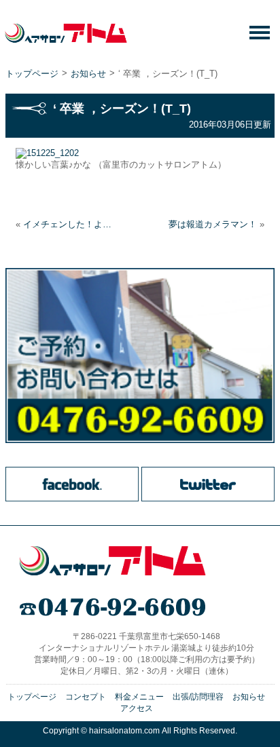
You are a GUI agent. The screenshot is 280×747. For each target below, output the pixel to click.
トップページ (31, 74)
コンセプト (85, 697)
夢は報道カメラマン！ (213, 224)
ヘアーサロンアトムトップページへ (112, 561)
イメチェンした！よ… (67, 224)
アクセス (136, 708)
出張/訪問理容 (198, 697)
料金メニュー (139, 697)
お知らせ (88, 74)
